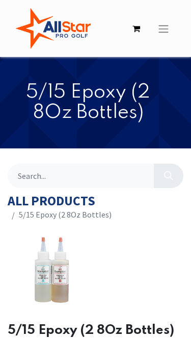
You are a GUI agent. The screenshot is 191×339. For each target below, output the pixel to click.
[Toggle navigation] (163, 28)
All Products (51, 201)
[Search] (168, 176)
